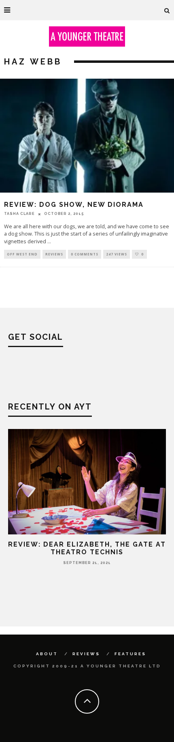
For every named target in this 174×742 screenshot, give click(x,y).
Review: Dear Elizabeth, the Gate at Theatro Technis (87, 548)
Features (130, 654)
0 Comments (84, 254)
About (47, 654)
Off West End (22, 254)
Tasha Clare (19, 214)
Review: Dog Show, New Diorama (74, 204)
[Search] (167, 10)
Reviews (54, 254)
